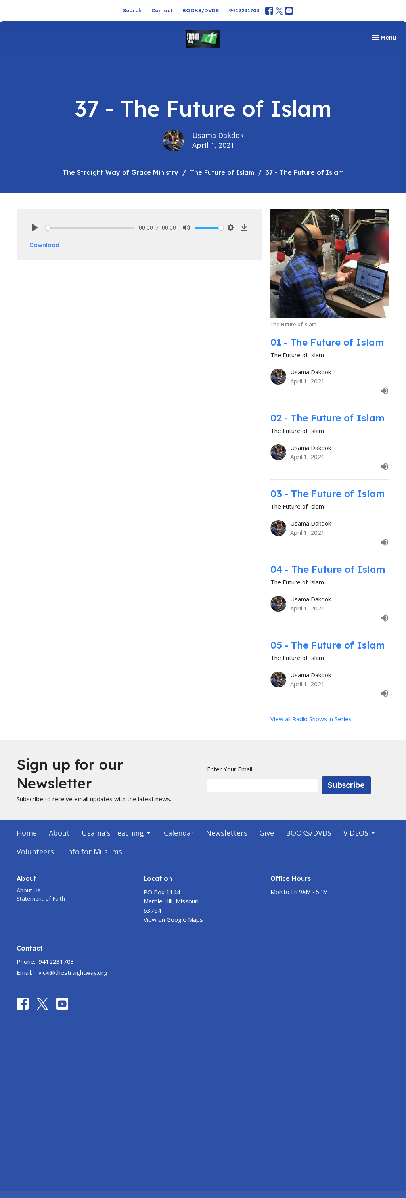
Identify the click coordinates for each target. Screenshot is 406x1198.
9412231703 (244, 10)
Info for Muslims (94, 851)
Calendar (179, 833)
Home (27, 833)
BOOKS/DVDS (200, 10)
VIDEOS (355, 833)
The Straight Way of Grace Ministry (120, 172)
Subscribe (346, 785)
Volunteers (35, 851)
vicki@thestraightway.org (72, 972)
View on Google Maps (173, 919)
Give (266, 833)
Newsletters (226, 833)
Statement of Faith (41, 898)
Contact (161, 10)
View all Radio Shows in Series (311, 719)
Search (132, 10)
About (59, 833)
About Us (28, 890)
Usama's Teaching (113, 833)
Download (44, 245)
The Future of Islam (222, 172)
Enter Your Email (229, 769)
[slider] (90, 228)
